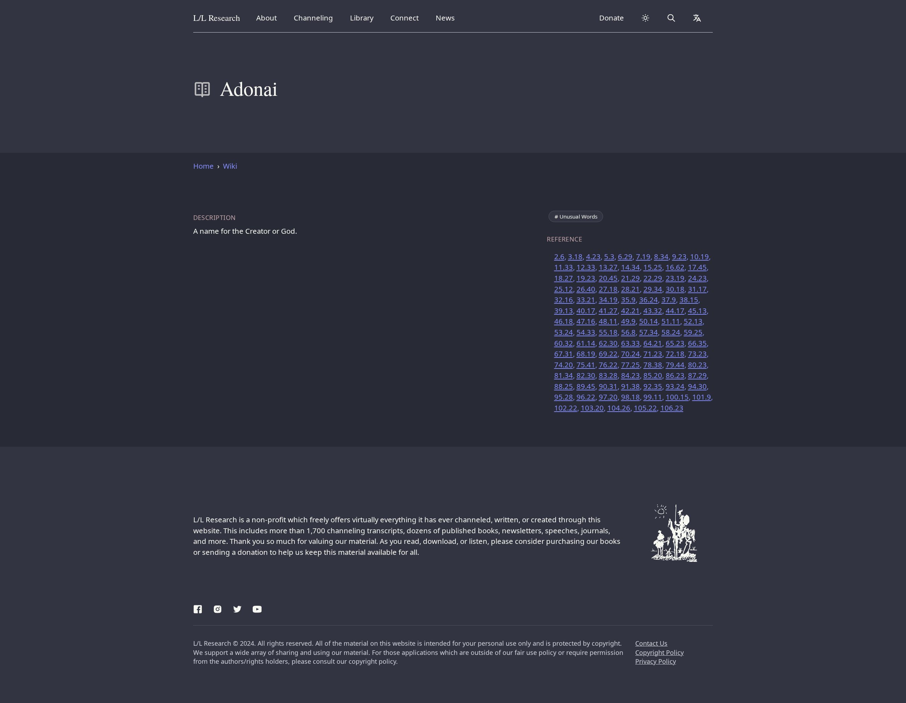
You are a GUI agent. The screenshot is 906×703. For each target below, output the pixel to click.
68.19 (586, 354)
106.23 (671, 408)
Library (364, 17)
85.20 (652, 375)
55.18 (608, 332)
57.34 (648, 332)
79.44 (675, 365)
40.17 (586, 310)
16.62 (675, 267)
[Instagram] (217, 608)
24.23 (697, 278)
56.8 (628, 332)
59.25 (693, 332)
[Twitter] (237, 608)
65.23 (675, 343)
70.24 (630, 354)
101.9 (701, 397)
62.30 (608, 343)
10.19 (699, 256)
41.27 (608, 310)
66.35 (697, 343)
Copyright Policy (659, 652)
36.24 (648, 299)
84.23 (630, 375)
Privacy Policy (655, 661)
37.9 (668, 299)
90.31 (608, 386)
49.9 (628, 321)
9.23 (679, 256)
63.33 (630, 343)
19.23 (586, 278)
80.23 (697, 365)
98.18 (630, 397)
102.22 (565, 408)
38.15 (689, 299)
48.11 (608, 321)
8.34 (661, 256)
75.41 (586, 365)
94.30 (697, 386)
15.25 (652, 267)
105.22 (645, 408)
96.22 (586, 397)
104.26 (618, 408)
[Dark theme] (645, 18)
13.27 (608, 267)
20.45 (608, 278)
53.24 (563, 332)
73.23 (697, 354)
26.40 (586, 289)
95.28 (563, 397)
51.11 (670, 321)
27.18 (608, 289)
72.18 (675, 354)
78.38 (652, 365)
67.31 (563, 354)
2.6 (559, 256)
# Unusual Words (576, 216)
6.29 (625, 256)
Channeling (313, 17)
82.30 (586, 375)
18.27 (563, 278)
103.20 (592, 408)
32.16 (563, 299)
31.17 (697, 289)
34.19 (608, 299)
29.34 (652, 289)
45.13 (697, 310)
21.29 (630, 278)
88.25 (563, 386)
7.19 (643, 256)
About (269, 17)
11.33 (563, 267)
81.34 (563, 375)
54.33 (586, 332)
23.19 (675, 278)
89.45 (586, 386)
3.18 (575, 256)
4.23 (593, 256)
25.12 (563, 289)
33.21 (586, 299)
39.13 (563, 310)
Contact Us (651, 643)
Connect (406, 17)
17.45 (697, 267)
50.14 (648, 321)
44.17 (675, 310)
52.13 (693, 321)
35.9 (628, 299)
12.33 (586, 267)
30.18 (675, 289)
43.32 (652, 310)
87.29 (697, 375)
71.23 (652, 354)
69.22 (608, 354)
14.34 (630, 267)
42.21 (630, 310)
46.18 (563, 321)
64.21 (652, 343)
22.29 (652, 278)
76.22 (608, 365)
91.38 (630, 386)
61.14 (586, 343)
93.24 (675, 386)
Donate (611, 18)
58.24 (670, 332)
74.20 (563, 365)
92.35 (652, 386)
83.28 (608, 375)
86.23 (675, 375)
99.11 (652, 397)
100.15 (677, 397)
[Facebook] (197, 608)
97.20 (608, 397)
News (447, 17)
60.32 (563, 343)
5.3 (609, 256)
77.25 (630, 365)
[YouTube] (257, 608)
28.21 (630, 289)
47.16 (586, 321)
